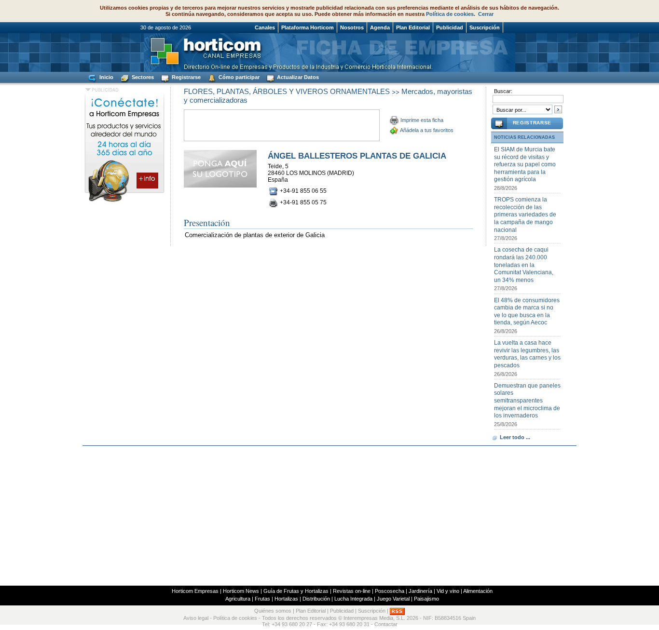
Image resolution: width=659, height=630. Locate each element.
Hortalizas (286, 599)
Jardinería (420, 591)
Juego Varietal (393, 599)
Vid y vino (448, 591)
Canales (265, 27)
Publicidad (449, 27)
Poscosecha (389, 591)
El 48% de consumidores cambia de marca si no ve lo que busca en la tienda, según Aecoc (527, 311)
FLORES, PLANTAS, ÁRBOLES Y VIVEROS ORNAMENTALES (287, 91)
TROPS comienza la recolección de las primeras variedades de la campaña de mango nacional (525, 214)
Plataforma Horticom (307, 27)
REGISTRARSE (532, 122)
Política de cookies (450, 14)
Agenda (380, 27)
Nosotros (352, 27)
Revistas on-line (352, 591)
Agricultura (237, 599)
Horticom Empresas (195, 591)
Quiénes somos (272, 611)
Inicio (105, 77)
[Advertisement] (329, 515)
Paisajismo (426, 599)
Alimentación (478, 591)
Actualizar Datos (297, 77)
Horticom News (241, 591)
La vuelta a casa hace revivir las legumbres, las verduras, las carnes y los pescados (527, 354)
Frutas (262, 599)
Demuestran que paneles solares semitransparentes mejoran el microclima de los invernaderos (527, 400)
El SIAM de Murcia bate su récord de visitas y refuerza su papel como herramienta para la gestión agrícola (525, 164)
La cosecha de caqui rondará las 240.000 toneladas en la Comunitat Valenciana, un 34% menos (523, 264)
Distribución (316, 599)
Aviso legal (195, 618)
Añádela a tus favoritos (426, 130)
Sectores (142, 77)
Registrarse (185, 77)
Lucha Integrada (353, 599)
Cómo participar (238, 77)
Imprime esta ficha (421, 120)
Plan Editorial (413, 27)
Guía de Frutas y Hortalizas (296, 591)
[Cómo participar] (124, 201)
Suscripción (484, 27)
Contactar (386, 624)
